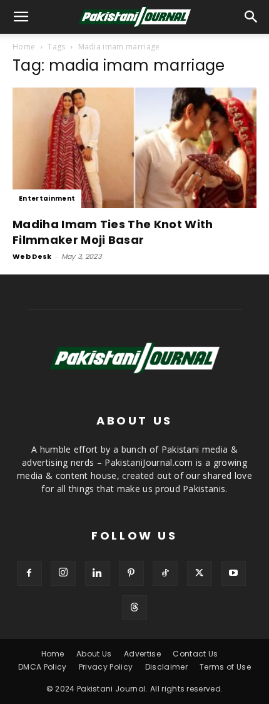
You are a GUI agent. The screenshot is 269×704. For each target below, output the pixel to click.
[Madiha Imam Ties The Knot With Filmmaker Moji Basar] (134, 148)
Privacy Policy (106, 666)
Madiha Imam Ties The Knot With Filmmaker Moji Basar (113, 232)
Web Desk (32, 256)
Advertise (142, 653)
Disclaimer (166, 666)
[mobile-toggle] (21, 17)
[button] (251, 17)
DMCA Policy (42, 666)
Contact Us (195, 653)
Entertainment (47, 198)
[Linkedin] (97, 573)
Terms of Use (225, 666)
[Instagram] (63, 573)
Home (24, 46)
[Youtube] (233, 573)
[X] (199, 573)
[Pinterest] (131, 573)
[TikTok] (165, 573)
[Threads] (134, 607)
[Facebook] (29, 573)
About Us (94, 653)
